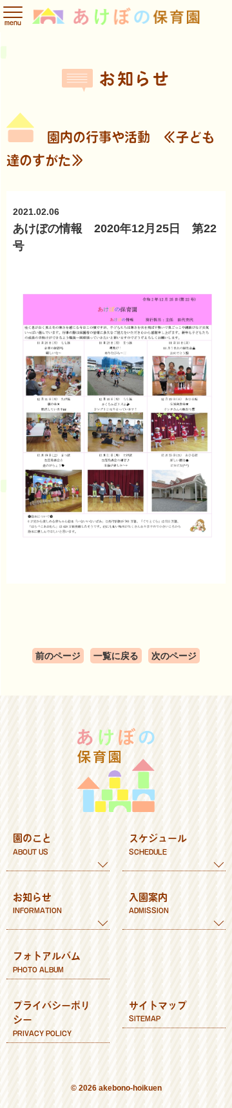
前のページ (58, 656)
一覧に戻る (116, 656)
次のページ (174, 656)
